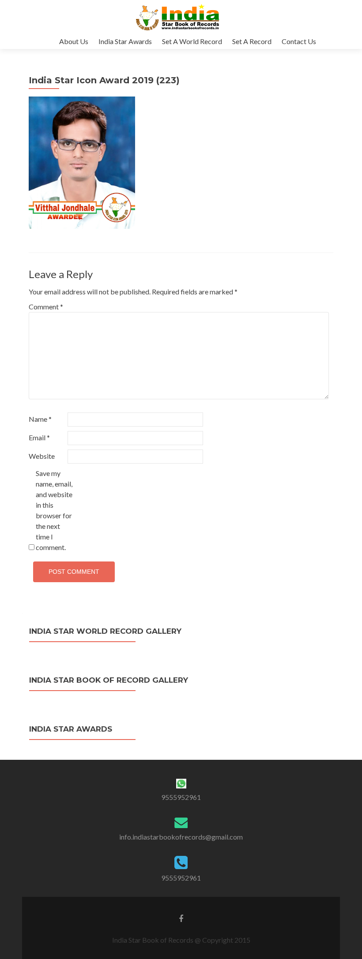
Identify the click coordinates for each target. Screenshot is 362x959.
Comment (46, 306)
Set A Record (252, 41)
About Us (73, 41)
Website (42, 456)
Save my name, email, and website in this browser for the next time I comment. (54, 510)
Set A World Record (192, 41)
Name (40, 419)
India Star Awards (125, 41)
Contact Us (299, 41)
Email (39, 437)
